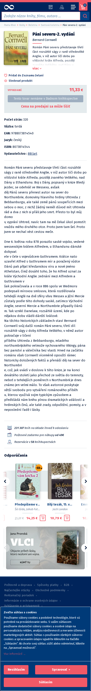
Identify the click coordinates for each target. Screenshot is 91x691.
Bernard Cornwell (44, 40)
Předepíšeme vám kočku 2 (27, 504)
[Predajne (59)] (50, 7)
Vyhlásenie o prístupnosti (21, 606)
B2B (66, 585)
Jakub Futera (34, 509)
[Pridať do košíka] (43, 518)
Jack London (60, 509)
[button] (16, 669)
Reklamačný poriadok (19, 595)
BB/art (32, 154)
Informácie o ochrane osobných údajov (31, 600)
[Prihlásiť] (61, 7)
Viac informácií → (15, 654)
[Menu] (73, 8)
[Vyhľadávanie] (84, 16)
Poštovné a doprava (18, 585)
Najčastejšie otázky (17, 590)
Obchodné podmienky (50, 590)
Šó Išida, (20, 509)
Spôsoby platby (48, 585)
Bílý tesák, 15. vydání (60, 504)
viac (35, 68)
